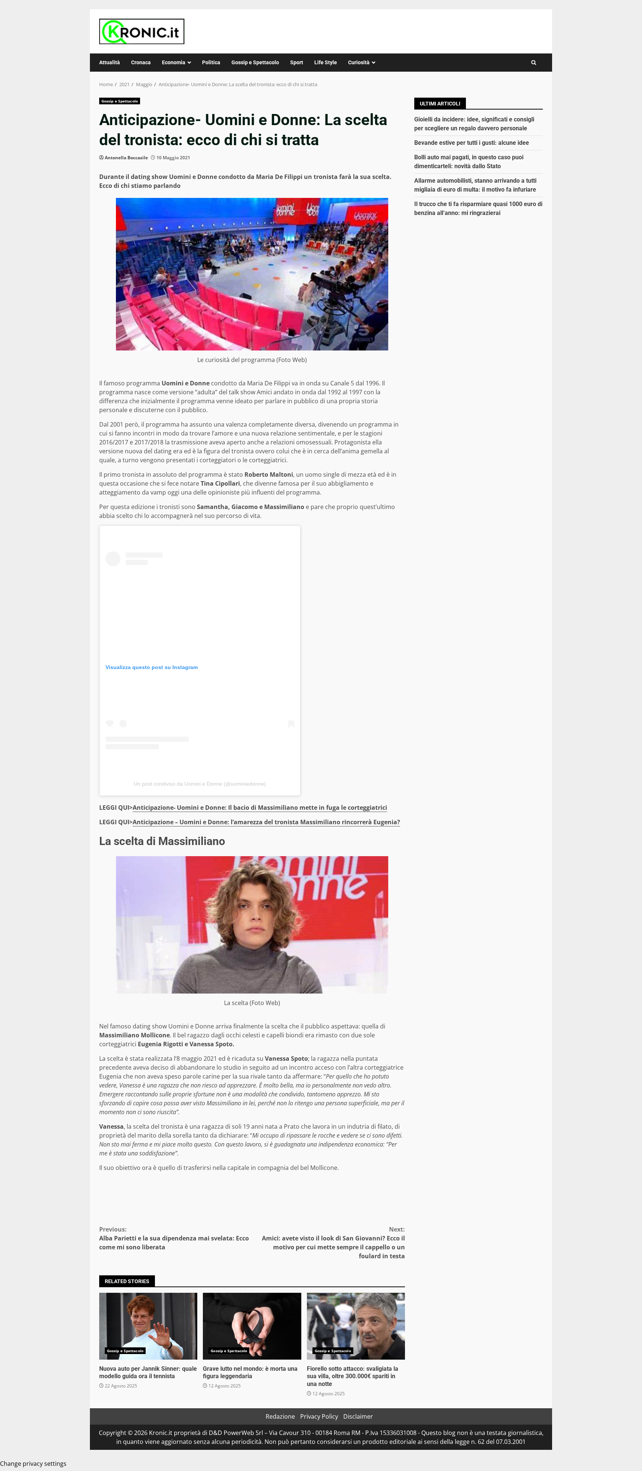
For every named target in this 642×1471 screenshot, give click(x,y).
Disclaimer (358, 1416)
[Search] (533, 62)
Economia (173, 62)
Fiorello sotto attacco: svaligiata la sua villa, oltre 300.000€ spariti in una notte (356, 1326)
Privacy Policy (319, 1416)
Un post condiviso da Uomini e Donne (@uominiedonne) (200, 784)
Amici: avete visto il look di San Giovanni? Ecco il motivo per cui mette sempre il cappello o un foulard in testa (333, 1242)
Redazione (280, 1416)
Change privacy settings (33, 1463)
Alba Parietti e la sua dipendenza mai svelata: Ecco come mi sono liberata (174, 1238)
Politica (211, 62)
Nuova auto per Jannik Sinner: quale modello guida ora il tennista (148, 1326)
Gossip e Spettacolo (255, 62)
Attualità (109, 62)
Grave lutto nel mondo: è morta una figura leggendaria (252, 1326)
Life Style (325, 62)
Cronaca (141, 62)
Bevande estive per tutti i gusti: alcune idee (471, 142)
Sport (296, 62)
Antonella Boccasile (126, 157)
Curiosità (359, 62)
